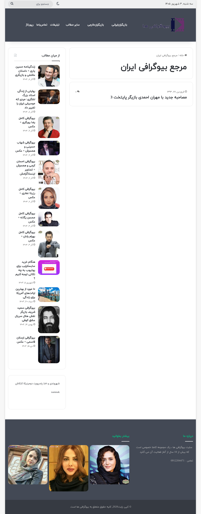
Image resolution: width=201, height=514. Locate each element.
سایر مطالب (73, 25)
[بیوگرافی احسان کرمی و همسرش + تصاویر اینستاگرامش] (49, 172)
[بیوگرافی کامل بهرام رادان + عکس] (49, 244)
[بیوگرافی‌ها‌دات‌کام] (163, 25)
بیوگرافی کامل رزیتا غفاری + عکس (27, 193)
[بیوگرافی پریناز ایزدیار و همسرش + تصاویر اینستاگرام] (109, 465)
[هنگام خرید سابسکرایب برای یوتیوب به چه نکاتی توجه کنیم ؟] (49, 267)
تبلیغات (54, 25)
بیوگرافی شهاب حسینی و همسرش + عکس (25, 147)
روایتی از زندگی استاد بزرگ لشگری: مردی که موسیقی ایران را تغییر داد (25, 99)
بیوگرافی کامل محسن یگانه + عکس (26, 218)
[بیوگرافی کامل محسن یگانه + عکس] (49, 219)
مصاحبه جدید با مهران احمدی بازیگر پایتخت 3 (149, 97)
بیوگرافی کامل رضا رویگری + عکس (27, 122)
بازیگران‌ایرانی (119, 25)
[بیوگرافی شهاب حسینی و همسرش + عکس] (49, 148)
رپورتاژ (30, 25)
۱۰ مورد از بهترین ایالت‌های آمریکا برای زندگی (25, 293)
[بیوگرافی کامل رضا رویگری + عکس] (49, 127)
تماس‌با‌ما (41, 25)
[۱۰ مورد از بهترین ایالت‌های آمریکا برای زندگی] (49, 294)
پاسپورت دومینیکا (33, 383)
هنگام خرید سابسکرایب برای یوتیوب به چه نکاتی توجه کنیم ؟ (25, 270)
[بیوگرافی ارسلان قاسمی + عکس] (49, 349)
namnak (55, 392)
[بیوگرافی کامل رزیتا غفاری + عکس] (49, 198)
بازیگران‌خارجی (96, 25)
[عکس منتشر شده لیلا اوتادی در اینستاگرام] (69, 468)
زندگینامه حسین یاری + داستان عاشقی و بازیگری (25, 71)
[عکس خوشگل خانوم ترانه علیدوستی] (28, 465)
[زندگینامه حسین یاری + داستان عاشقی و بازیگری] (49, 76)
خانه (182, 55)
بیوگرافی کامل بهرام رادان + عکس (27, 236)
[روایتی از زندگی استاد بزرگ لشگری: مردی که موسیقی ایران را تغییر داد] (49, 96)
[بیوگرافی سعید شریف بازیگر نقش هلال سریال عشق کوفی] (49, 319)
